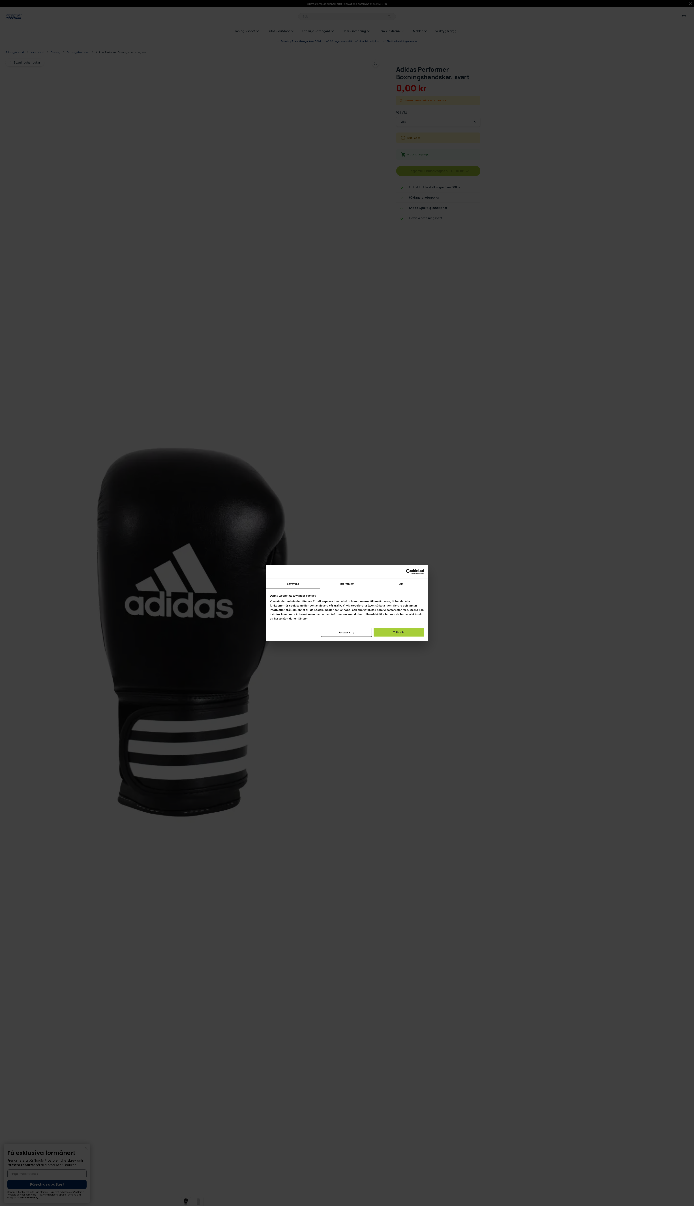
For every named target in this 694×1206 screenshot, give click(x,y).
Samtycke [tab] (293, 583)
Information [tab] (347, 583)
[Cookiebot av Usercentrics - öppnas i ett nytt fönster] (408, 572)
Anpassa (344, 632)
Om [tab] (401, 583)
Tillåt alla (398, 632)
